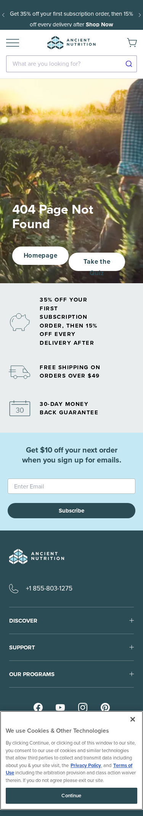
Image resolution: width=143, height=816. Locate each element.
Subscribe (71, 510)
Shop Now (99, 24)
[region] (71, 760)
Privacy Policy (86, 765)
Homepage (40, 255)
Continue (71, 795)
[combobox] (71, 63)
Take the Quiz (97, 264)
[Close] (132, 719)
